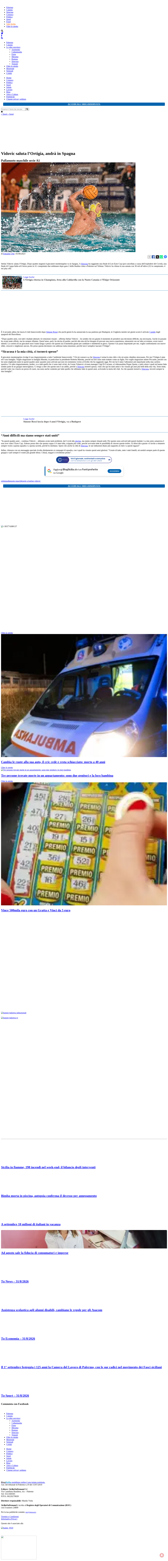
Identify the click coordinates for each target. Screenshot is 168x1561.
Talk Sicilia (11, 24)
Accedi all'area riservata (84, 104)
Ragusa (15, 59)
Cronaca (9, 14)
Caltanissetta (17, 52)
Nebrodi (9, 71)
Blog (8, 92)
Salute (8, 87)
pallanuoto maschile (14, 481)
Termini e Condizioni (10, 1516)
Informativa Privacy (9, 1519)
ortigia (3, 481)
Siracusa (9, 12)
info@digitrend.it (30, 1512)
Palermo (9, 7)
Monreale (10, 68)
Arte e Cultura (12, 94)
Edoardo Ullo (8, 254)
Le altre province (13, 47)
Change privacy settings (16, 99)
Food (8, 22)
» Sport (4, 114)
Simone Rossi (52, 332)
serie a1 (26, 481)
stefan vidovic (35, 481)
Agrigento (16, 49)
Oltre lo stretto (12, 26)
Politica (9, 17)
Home (8, 78)
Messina (15, 57)
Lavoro (9, 90)
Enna (14, 54)
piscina (78, 441)
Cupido (152, 332)
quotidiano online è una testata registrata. (23, 1482)
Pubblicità (10, 97)
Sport (8, 19)
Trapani (15, 64)
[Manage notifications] (162, 1555)
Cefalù (9, 73)
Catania (9, 10)
